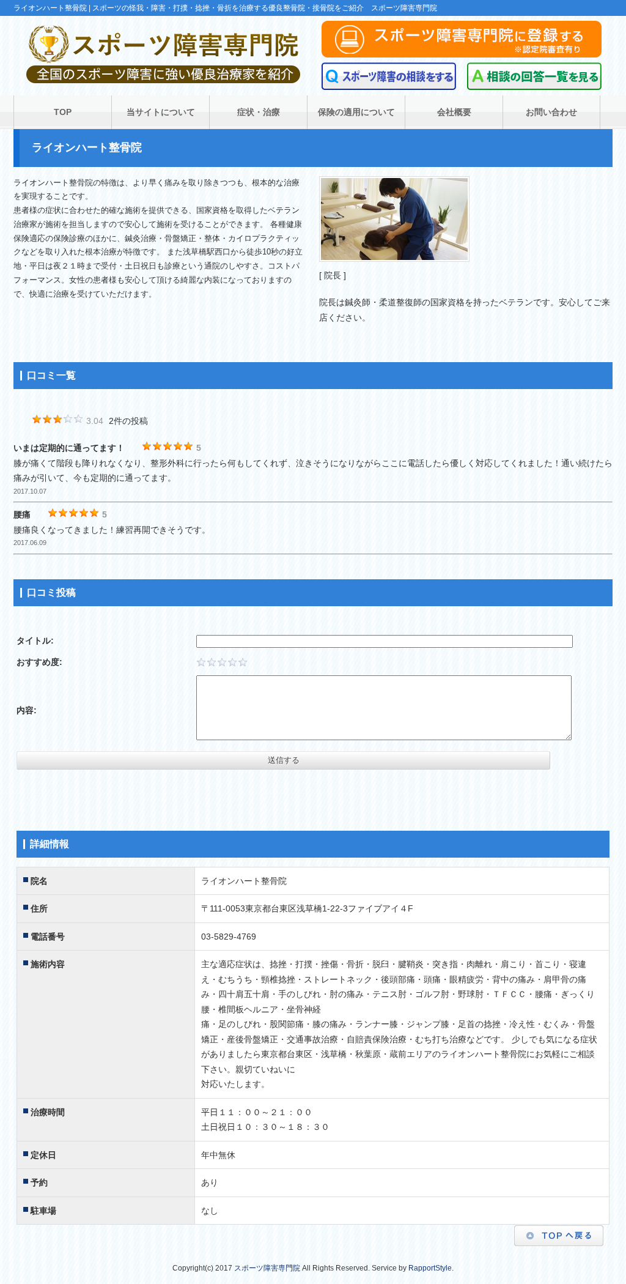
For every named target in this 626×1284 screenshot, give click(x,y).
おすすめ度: (39, 662)
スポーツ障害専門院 (267, 1268)
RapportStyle (430, 1268)
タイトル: (35, 640)
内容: (27, 710)
